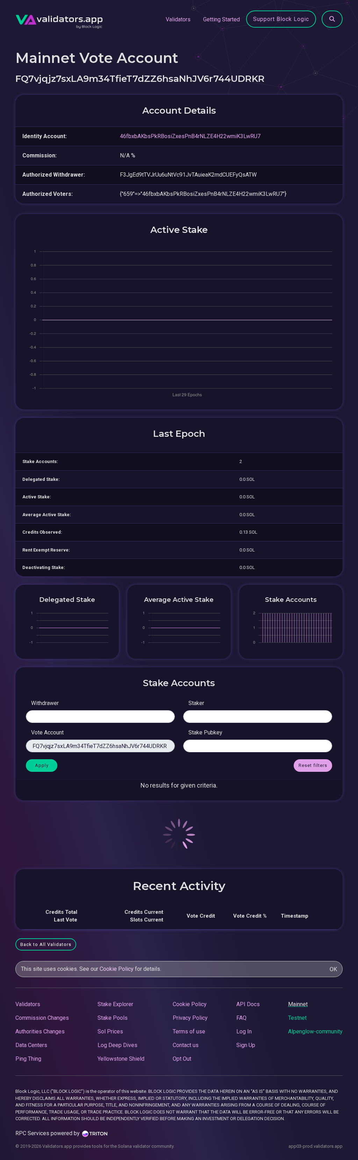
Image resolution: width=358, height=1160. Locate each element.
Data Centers (31, 1045)
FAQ (241, 1018)
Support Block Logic (281, 19)
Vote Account (47, 732)
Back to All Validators (45, 944)
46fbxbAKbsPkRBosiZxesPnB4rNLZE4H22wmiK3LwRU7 (190, 136)
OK (333, 969)
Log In (244, 1031)
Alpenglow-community (315, 1031)
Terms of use (189, 1031)
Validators (178, 19)
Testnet (297, 1018)
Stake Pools (113, 1018)
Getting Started (221, 19)
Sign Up (245, 1045)
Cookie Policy (117, 969)
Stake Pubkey (205, 732)
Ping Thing (28, 1058)
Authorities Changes (40, 1031)
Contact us (186, 1045)
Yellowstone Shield (121, 1058)
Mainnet (298, 1004)
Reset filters (313, 765)
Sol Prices (110, 1031)
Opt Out (182, 1058)
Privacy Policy (190, 1018)
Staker (196, 703)
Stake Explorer (115, 1004)
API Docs (248, 1004)
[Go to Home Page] (59, 19)
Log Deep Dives (117, 1045)
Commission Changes (42, 1018)
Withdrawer (45, 703)
